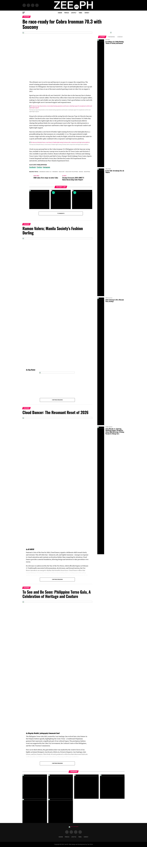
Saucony (62, 171)
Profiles (66, 13)
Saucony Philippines (72, 171)
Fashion (60, 13)
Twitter (39, 167)
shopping (87, 171)
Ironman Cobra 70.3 (45, 171)
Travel (80, 13)
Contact (87, 13)
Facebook (32, 167)
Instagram (46, 167)
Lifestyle (73, 13)
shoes (81, 171)
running (55, 171)
